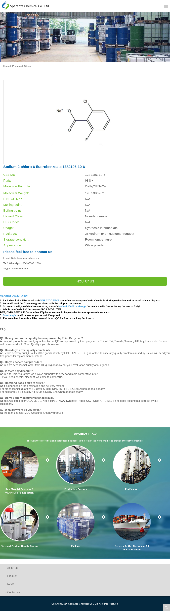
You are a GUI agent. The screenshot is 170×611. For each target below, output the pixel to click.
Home (6, 66)
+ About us (11, 567)
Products (17, 66)
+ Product (10, 576)
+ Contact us (12, 592)
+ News (9, 584)
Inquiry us (85, 281)
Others (27, 66)
